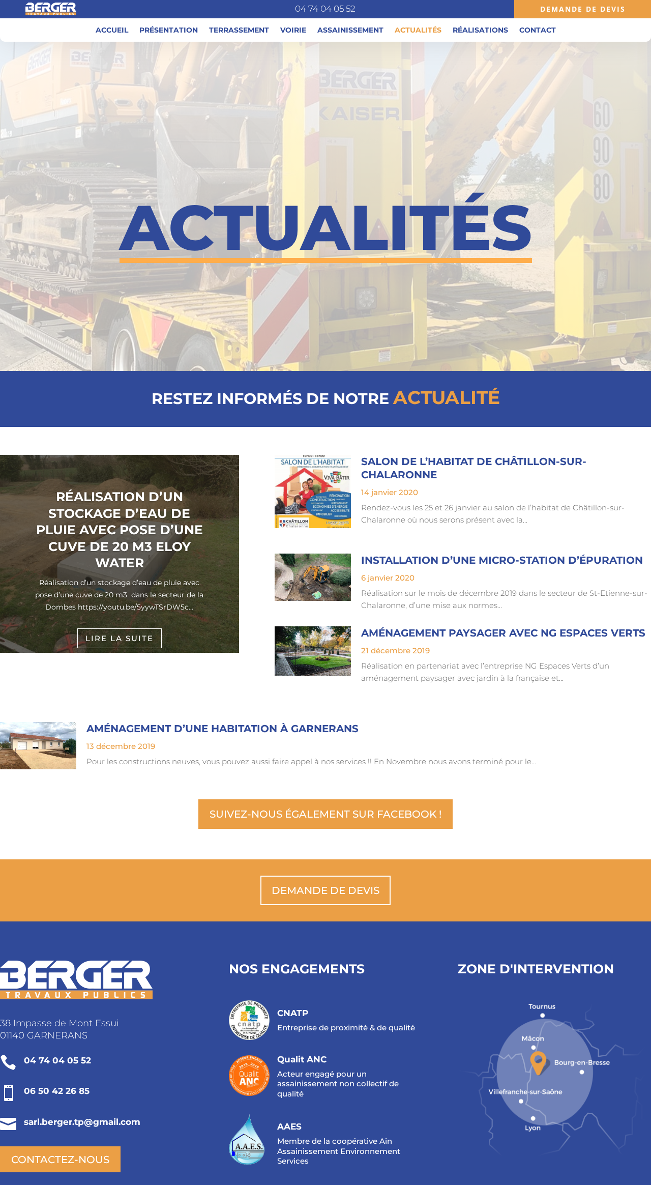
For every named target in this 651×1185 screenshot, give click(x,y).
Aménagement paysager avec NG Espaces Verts (503, 633)
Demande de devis (325, 890)
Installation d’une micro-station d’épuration (502, 560)
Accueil (112, 30)
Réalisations (480, 30)
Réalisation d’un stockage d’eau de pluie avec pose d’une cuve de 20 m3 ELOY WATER (119, 529)
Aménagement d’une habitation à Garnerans (222, 728)
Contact (537, 30)
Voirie (293, 30)
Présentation (168, 30)
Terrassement (239, 30)
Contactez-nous (60, 1159)
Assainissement (350, 30)
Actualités (418, 30)
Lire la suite (119, 638)
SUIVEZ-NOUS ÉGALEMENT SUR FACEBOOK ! (325, 814)
